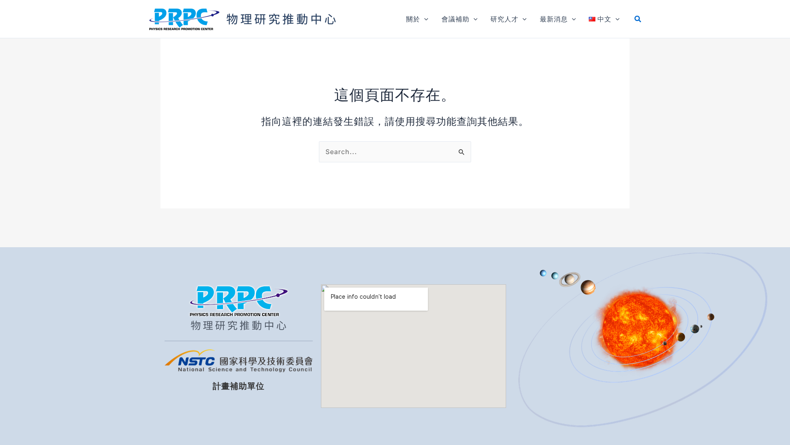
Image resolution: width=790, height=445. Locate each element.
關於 (413, 19)
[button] (424, 18)
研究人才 (504, 19)
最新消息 (554, 19)
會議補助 (455, 19)
